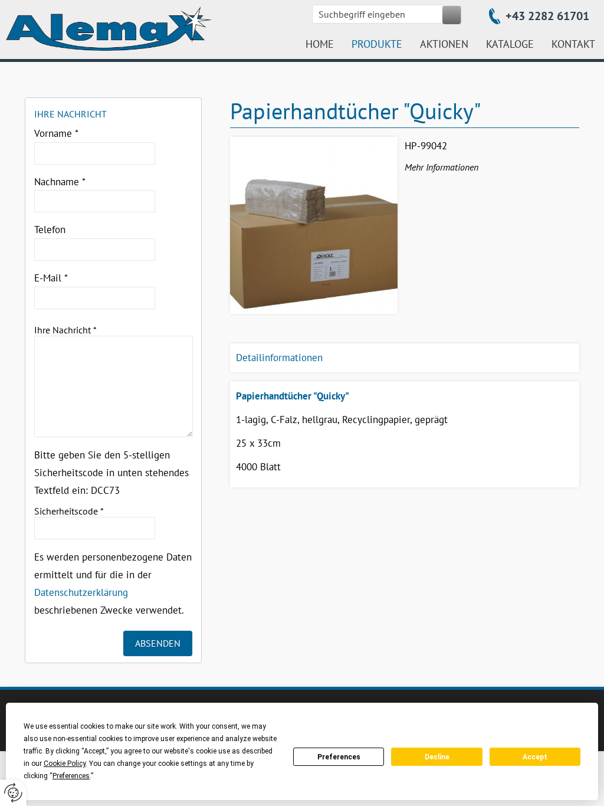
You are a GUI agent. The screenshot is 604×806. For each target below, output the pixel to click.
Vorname (56, 133)
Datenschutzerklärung (81, 592)
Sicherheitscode (69, 511)
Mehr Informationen (441, 167)
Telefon (49, 229)
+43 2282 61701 (547, 16)
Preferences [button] (71, 776)
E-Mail (51, 277)
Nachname (60, 181)
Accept (535, 757)
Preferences (338, 757)
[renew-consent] (13, 792)
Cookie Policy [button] (65, 763)
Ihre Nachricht (65, 330)
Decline (437, 757)
